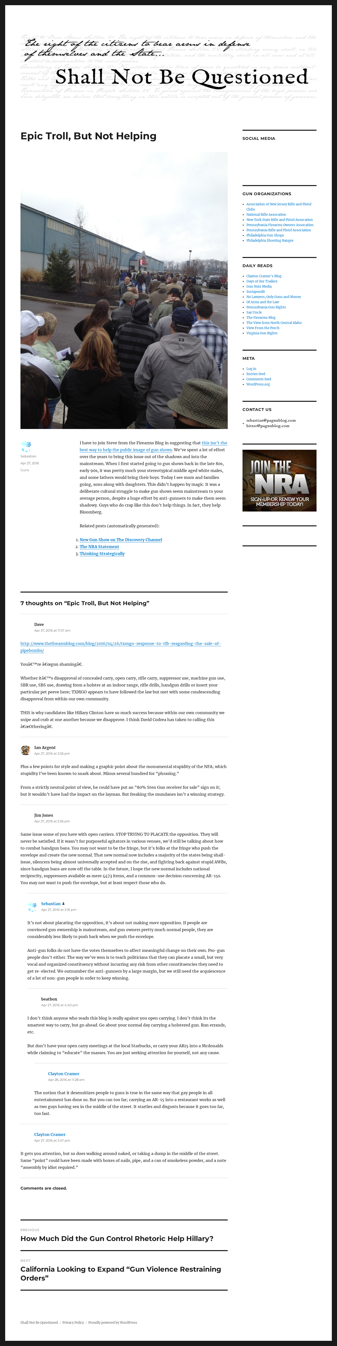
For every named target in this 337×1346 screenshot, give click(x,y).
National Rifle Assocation (266, 215)
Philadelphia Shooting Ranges (270, 240)
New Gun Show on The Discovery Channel (121, 539)
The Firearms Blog (261, 318)
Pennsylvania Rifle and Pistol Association (278, 230)
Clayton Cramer (63, 1073)
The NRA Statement (99, 546)
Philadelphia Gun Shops (265, 235)
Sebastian (28, 456)
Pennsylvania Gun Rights (266, 307)
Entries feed (255, 374)
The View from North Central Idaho (274, 323)
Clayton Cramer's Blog (263, 276)
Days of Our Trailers (262, 281)
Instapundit (255, 292)
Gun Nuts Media (259, 286)
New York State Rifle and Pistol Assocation (279, 220)
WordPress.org (258, 384)
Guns (24, 470)
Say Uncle (254, 312)
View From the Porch (263, 328)
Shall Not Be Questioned (39, 1323)
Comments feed (258, 379)
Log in (251, 369)
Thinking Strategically (102, 553)
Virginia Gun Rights (262, 333)
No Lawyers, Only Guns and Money (273, 297)
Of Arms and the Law (262, 302)
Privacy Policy (73, 1323)
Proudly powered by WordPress (112, 1323)
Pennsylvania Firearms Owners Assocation (280, 225)
